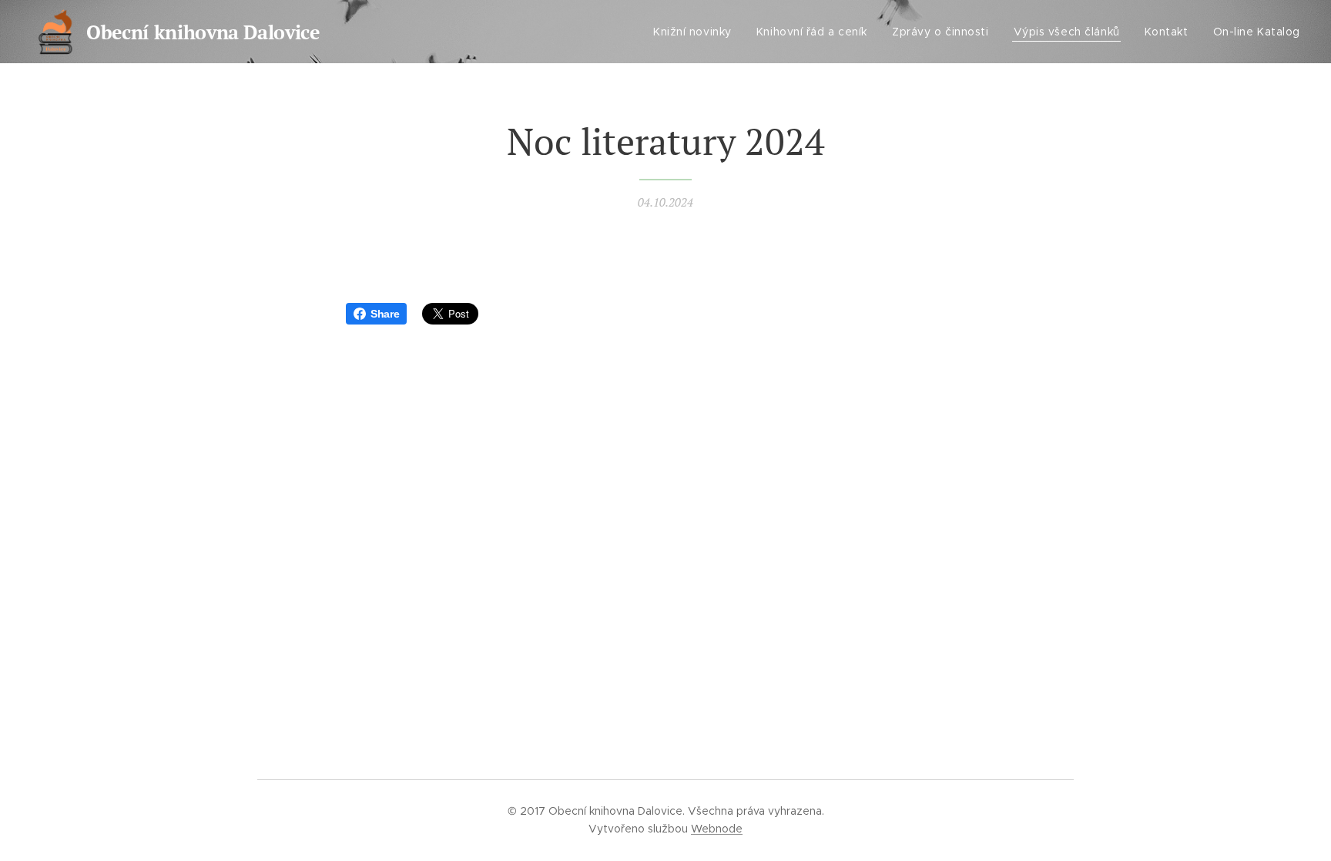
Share (384, 314)
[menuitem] (696, 31)
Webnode (717, 829)
